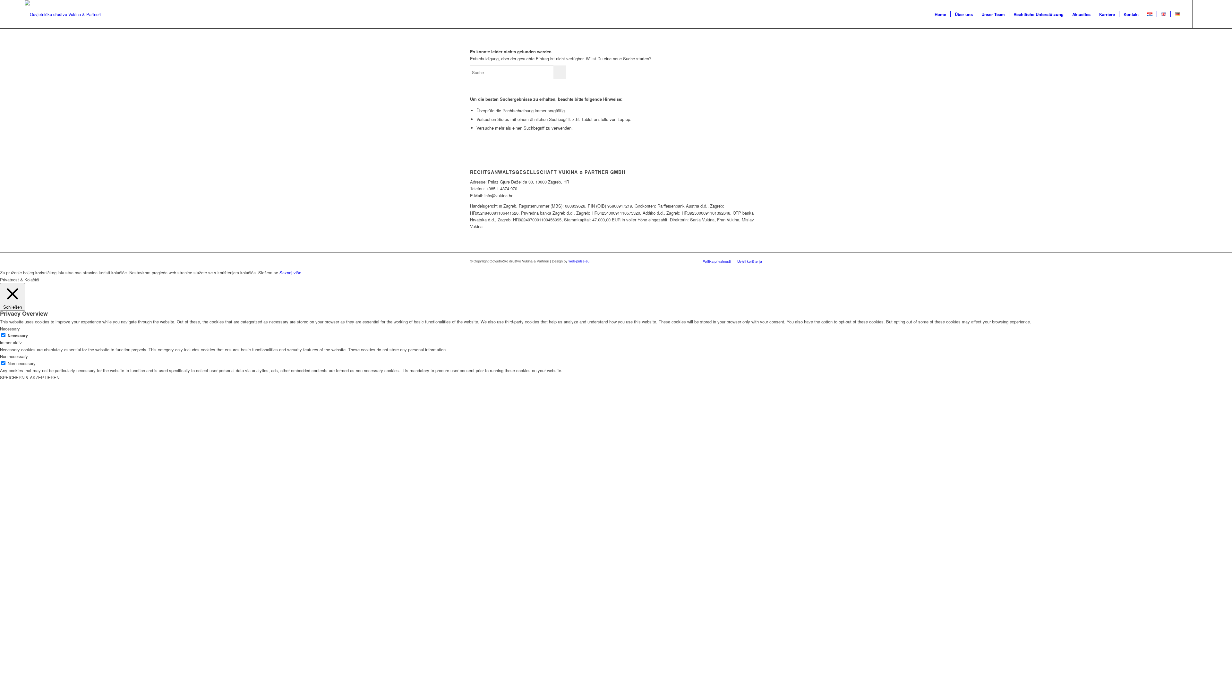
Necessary (18, 335)
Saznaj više (290, 273)
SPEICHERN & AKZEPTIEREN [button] (29, 377)
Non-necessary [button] (14, 356)
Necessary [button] (10, 329)
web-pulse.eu (579, 260)
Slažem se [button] (268, 273)
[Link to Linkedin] (1202, 14)
